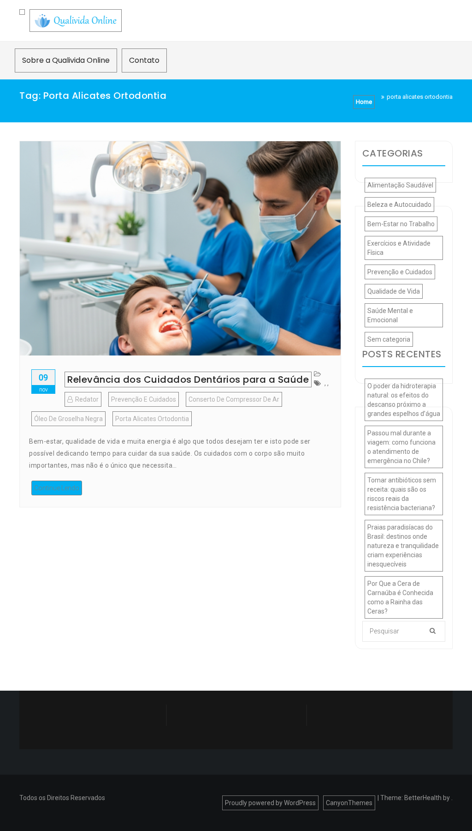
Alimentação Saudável (400, 185)
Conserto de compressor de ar (234, 399)
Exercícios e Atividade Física (399, 248)
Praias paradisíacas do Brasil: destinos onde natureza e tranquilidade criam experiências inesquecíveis (403, 546)
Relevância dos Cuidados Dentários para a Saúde (188, 379)
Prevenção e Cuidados (143, 399)
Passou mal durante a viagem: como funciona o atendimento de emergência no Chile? (401, 446)
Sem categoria (388, 339)
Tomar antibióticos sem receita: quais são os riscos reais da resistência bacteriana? (401, 494)
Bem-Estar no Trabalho (401, 224)
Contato (144, 60)
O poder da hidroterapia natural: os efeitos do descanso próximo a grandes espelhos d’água (403, 399)
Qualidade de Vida (393, 291)
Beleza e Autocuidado (399, 204)
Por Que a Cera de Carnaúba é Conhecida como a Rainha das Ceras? (400, 597)
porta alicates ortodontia (152, 418)
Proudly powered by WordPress (270, 803)
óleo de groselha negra (68, 418)
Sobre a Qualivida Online (66, 60)
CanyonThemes (349, 803)
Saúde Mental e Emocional (390, 315)
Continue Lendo (56, 488)
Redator (87, 399)
